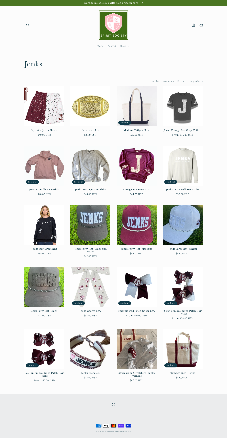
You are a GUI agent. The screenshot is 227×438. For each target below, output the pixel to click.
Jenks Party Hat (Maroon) (136, 249)
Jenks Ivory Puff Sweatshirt (182, 189)
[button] (28, 25)
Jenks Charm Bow (90, 311)
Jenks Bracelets (90, 373)
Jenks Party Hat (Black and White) (90, 250)
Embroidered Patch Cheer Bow (136, 311)
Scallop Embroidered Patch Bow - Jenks (44, 374)
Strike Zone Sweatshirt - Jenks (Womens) (136, 374)
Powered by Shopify (123, 431)
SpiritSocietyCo (108, 431)
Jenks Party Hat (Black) (44, 311)
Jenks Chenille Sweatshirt (44, 189)
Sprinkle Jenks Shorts (44, 130)
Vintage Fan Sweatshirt (136, 189)
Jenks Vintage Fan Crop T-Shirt (183, 130)
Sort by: (155, 81)
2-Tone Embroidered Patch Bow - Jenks (183, 312)
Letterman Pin (90, 130)
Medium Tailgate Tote (137, 130)
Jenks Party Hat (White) (182, 249)
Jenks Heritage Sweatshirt (90, 189)
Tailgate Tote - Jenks (182, 373)
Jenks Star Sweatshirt (44, 249)
